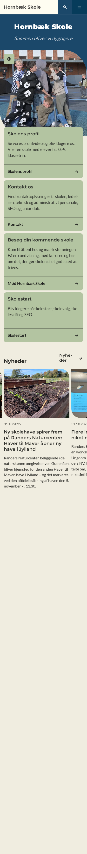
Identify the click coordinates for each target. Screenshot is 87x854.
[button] (9, 59)
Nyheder (65, 358)
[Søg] (65, 7)
